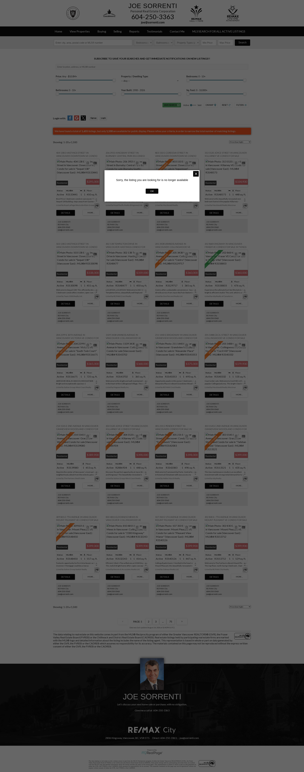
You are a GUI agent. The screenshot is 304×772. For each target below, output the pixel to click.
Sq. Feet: (196, 90)
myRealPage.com (152, 753)
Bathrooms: (66, 90)
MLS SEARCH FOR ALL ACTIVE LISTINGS (218, 31)
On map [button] (209, 105)
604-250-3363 (152, 17)
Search (242, 42)
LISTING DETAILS (65, 213)
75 (170, 621)
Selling (118, 31)
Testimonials (154, 31)
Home (58, 31)
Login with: (59, 118)
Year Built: (133, 90)
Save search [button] (170, 105)
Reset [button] (225, 105)
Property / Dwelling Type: (134, 76)
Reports (134, 31)
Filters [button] (240, 105)
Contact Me (177, 31)
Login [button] (103, 118)
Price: (66, 76)
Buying (101, 31)
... (163, 621)
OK (152, 191)
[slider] (57, 80)
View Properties (80, 31)
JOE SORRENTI (152, 5)
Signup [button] (93, 118)
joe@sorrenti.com (153, 22)
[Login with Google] (76, 119)
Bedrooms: (196, 76)
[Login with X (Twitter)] (83, 119)
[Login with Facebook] (70, 119)
